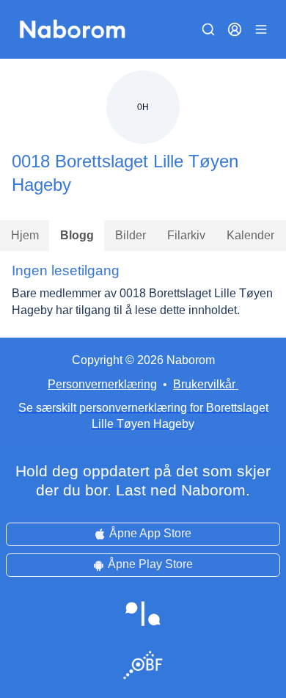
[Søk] (208, 29)
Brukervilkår (204, 384)
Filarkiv (186, 235)
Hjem (25, 235)
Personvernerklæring (102, 384)
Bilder (130, 235)
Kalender (250, 235)
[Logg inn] (234, 29)
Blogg (77, 235)
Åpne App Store (150, 533)
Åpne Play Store (150, 564)
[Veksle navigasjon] (261, 29)
